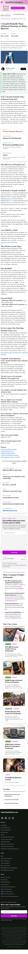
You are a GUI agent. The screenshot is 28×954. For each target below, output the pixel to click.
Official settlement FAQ (8, 453)
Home (2, 14)
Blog (2, 856)
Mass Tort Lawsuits (5, 865)
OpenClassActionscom (9, 812)
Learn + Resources (5, 860)
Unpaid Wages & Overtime (7, 870)
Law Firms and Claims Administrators (9, 896)
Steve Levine (11, 68)
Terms (24, 942)
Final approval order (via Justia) (11, 457)
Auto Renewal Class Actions (7, 837)
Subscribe (14, 552)
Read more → (13, 601)
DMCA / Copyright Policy (6, 891)
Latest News (4, 825)
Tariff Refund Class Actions (7, 846)
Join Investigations (5, 863)
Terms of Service (5, 884)
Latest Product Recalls (11, 799)
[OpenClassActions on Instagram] (13, 818)
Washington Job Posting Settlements (10, 848)
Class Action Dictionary (11, 803)
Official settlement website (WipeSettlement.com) (9, 450)
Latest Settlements (5, 827)
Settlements (9, 14)
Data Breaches (4, 832)
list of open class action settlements (13, 241)
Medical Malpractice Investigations (9, 867)
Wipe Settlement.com (10, 510)
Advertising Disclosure (6, 889)
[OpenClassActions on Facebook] (2, 818)
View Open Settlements (18, 8)
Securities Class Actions (6, 839)
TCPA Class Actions (5, 841)
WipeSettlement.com (7, 198)
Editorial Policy (10, 944)
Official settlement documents (10, 455)
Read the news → (17, 618)
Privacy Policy (4, 879)
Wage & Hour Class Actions (7, 844)
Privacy (5, 944)
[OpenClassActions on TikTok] (9, 818)
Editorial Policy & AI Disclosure (8, 886)
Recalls (2, 834)
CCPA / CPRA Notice (5, 882)
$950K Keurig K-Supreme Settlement (12, 795)
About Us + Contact (5, 877)
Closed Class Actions (6, 830)
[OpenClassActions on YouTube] (5, 818)
